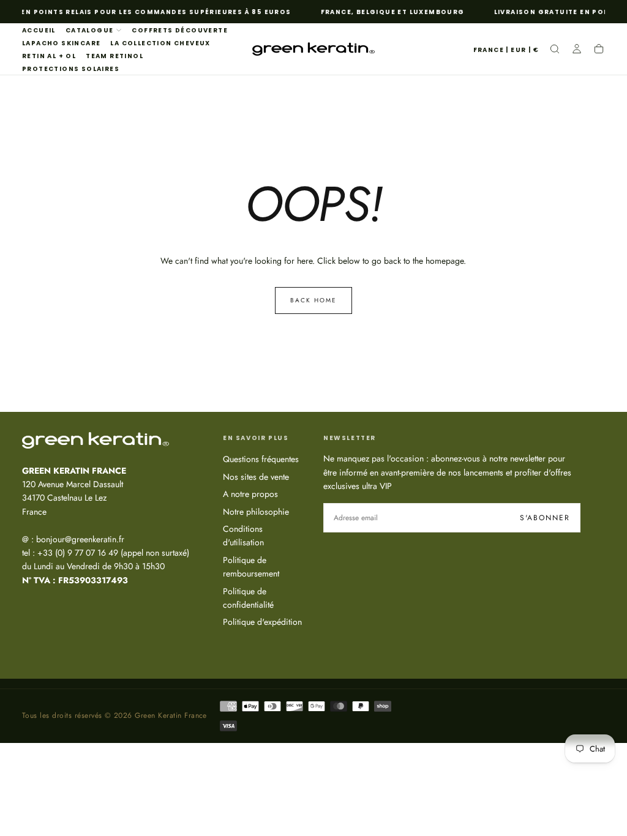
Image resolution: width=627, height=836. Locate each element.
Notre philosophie (256, 512)
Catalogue (90, 30)
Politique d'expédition (262, 622)
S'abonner (545, 517)
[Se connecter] (577, 50)
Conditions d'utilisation (243, 535)
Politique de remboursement (251, 567)
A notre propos (250, 494)
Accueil (39, 30)
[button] (506, 50)
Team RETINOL (114, 56)
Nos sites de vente (256, 477)
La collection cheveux (160, 43)
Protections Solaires (70, 68)
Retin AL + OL (49, 56)
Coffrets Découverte (180, 30)
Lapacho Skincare (61, 43)
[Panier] (599, 50)
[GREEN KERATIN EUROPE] (95, 440)
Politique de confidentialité (248, 598)
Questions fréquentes (261, 459)
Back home (313, 300)
